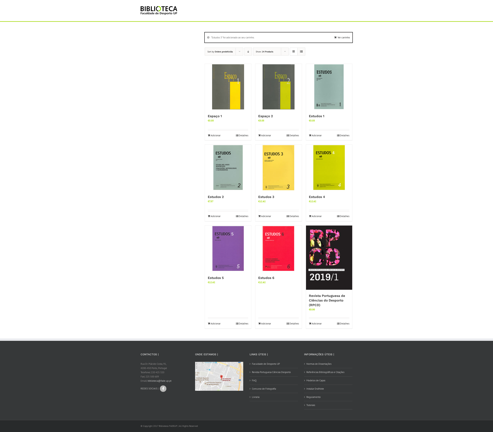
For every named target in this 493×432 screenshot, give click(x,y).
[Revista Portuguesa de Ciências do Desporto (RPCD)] (329, 258)
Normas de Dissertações (318, 363)
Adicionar (216, 135)
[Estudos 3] (278, 168)
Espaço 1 (215, 116)
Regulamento (313, 397)
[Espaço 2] (278, 87)
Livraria (255, 397)
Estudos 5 (216, 278)
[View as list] (301, 51)
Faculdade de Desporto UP (266, 363)
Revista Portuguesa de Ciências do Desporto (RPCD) (327, 300)
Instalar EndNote (315, 388)
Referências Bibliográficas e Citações (325, 372)
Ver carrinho (344, 37)
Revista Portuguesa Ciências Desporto (271, 372)
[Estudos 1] (329, 87)
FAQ (254, 380)
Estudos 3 (266, 197)
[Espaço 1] (228, 87)
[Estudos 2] (228, 168)
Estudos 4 (317, 197)
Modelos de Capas (315, 380)
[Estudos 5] (228, 249)
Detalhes (243, 135)
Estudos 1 (316, 116)
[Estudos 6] (278, 249)
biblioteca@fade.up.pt (159, 380)
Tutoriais (310, 405)
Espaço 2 (265, 116)
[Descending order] (248, 52)
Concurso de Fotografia (264, 388)
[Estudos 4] (329, 168)
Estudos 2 (216, 197)
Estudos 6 (266, 278)
